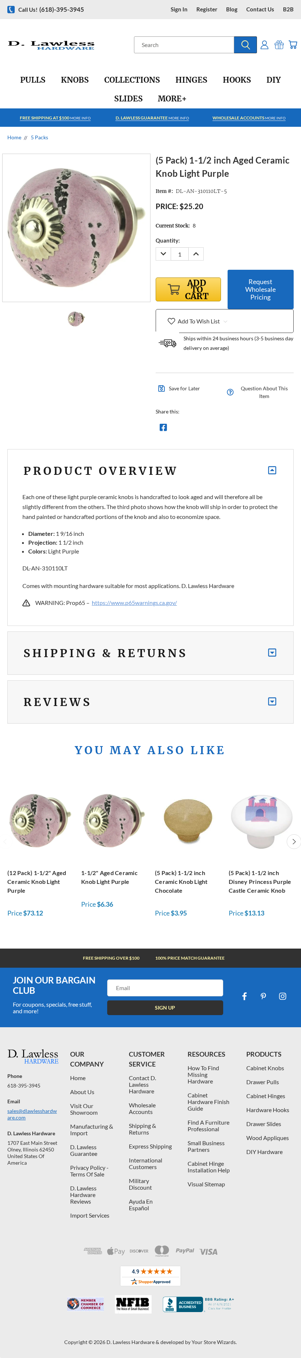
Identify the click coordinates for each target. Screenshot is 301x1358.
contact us (260, 9)
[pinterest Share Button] (243, 429)
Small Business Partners (206, 1146)
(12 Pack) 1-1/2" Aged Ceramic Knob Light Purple (36, 881)
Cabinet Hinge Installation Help (209, 1167)
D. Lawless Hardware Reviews (83, 1195)
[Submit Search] (245, 44)
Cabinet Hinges (265, 1095)
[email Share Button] (190, 429)
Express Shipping (150, 1146)
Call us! (51, 9)
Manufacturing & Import (91, 1129)
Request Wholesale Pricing (260, 289)
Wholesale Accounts (142, 1108)
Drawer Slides (263, 1123)
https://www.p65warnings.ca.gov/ (134, 602)
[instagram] (283, 996)
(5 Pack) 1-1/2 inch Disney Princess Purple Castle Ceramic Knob (260, 881)
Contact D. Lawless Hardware (142, 1084)
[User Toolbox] (264, 44)
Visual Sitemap (206, 1183)
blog (231, 9)
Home (78, 1077)
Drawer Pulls (262, 1081)
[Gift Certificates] (279, 44)
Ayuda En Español (141, 1204)
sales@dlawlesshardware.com (32, 1114)
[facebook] (244, 996)
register (206, 9)
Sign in (179, 9)
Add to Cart (40, 819)
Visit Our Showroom (84, 1109)
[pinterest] (263, 996)
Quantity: (168, 240)
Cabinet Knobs (265, 1067)
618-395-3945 (23, 1085)
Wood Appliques (267, 1137)
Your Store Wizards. (214, 1342)
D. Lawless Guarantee (83, 1150)
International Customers (145, 1163)
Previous (290, 1335)
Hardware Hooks (267, 1109)
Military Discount (140, 1184)
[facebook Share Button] (163, 429)
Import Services (89, 1215)
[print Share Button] (216, 429)
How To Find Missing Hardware (203, 1074)
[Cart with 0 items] (292, 44)
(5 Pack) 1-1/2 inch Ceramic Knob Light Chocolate (181, 881)
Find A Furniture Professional (208, 1125)
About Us (82, 1091)
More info (55, 118)
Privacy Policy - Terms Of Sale (89, 1171)
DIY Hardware (264, 1151)
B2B (288, 9)
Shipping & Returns (142, 1129)
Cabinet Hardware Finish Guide (208, 1102)
